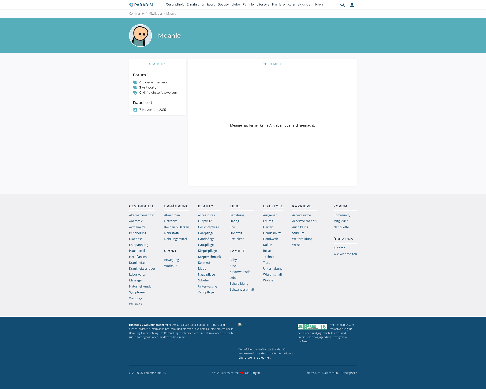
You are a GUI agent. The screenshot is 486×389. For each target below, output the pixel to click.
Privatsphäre (349, 373)
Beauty (223, 4)
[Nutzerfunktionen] (352, 5)
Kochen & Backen (176, 227)
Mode (202, 268)
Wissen (297, 245)
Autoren (339, 248)
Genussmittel (272, 233)
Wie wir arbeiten (345, 254)
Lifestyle (262, 4)
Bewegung (171, 260)
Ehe (232, 227)
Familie (248, 4)
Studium (298, 233)
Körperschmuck (209, 257)
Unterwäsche (207, 286)
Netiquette (341, 227)
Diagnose (136, 239)
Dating (234, 221)
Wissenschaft (272, 274)
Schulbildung (239, 283)
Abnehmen (172, 215)
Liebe (235, 4)
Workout (170, 266)
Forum (320, 4)
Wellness (135, 304)
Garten (268, 227)
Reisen (268, 251)
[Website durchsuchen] (342, 5)
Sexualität (237, 239)
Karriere (278, 4)
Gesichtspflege (208, 227)
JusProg (302, 341)
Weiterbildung (302, 239)
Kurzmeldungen (299, 4)
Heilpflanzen (138, 257)
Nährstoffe (172, 233)
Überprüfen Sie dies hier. (254, 357)
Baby (233, 260)
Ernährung (195, 4)
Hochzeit (236, 233)
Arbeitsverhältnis (304, 221)
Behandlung (137, 233)
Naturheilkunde (140, 286)
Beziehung (237, 215)
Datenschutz (330, 373)
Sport (210, 4)
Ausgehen (270, 215)
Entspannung (138, 245)
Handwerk (270, 239)
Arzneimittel (137, 227)
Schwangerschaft (242, 289)
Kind (233, 266)
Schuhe (203, 280)
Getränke (171, 221)
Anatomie (136, 221)
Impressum (313, 373)
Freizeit (268, 221)
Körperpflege (207, 251)
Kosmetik (204, 263)
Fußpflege (205, 221)
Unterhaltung (272, 268)
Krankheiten (138, 263)
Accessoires (206, 215)
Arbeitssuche (301, 215)
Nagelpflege (206, 274)
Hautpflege (206, 245)
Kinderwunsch (240, 272)
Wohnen (269, 280)
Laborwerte (137, 274)
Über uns (343, 239)
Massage (135, 280)
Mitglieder (155, 13)
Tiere (266, 263)
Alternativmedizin (141, 215)
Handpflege (206, 239)
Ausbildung (300, 227)
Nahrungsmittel (175, 239)
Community (136, 13)
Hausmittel (137, 251)
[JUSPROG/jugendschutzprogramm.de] (312, 326)
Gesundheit (175, 4)
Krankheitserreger (142, 268)
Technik (268, 257)
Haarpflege (206, 233)
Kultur (267, 245)
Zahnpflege (206, 292)
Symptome (137, 292)
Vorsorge (135, 298)
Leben (234, 278)
